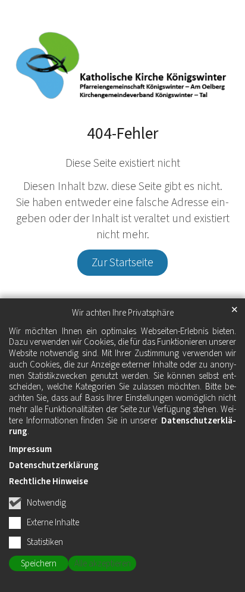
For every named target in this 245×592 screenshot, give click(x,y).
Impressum (30, 449)
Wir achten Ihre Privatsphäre (123, 313)
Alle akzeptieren (102, 563)
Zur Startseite (122, 262)
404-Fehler (122, 134)
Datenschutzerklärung (54, 465)
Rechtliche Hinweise (48, 481)
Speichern (38, 563)
